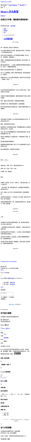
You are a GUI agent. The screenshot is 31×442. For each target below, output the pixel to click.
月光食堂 (12, 284)
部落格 (5, 30)
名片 (5, 32)
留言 (13, 278)
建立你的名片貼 (3, 377)
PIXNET (7, 419)
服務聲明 (16, 421)
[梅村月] (1, 376)
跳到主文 (3, 15)
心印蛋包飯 (8, 39)
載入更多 (3, 289)
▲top (2, 287)
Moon (2, 269)
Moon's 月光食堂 (9, 11)
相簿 (5, 28)
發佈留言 (3, 299)
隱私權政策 (26, 419)
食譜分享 (12, 282)
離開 (9, 439)
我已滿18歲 (3, 439)
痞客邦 (9, 278)
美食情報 (13, 25)
